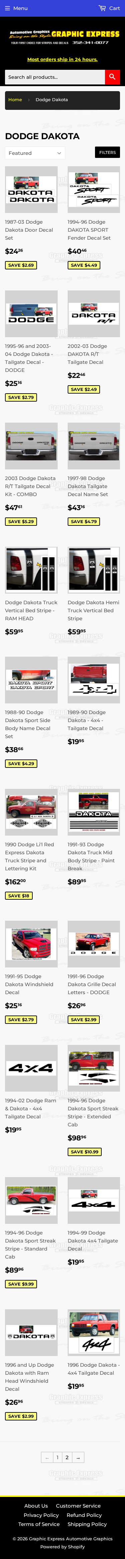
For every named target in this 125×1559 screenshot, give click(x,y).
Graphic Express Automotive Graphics (71, 1538)
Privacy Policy (41, 1515)
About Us (36, 1506)
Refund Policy (84, 1515)
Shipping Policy (87, 1524)
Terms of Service (39, 1524)
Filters (107, 152)
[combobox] (62, 77)
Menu (20, 8)
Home (15, 99)
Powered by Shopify (62, 1546)
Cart (114, 8)
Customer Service (78, 1506)
